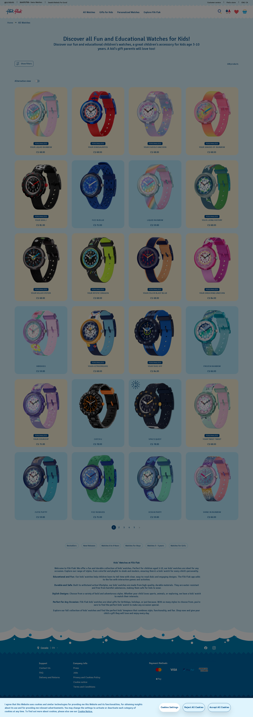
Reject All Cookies (193, 707)
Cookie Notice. (85, 711)
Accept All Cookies (219, 707)
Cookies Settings (169, 707)
